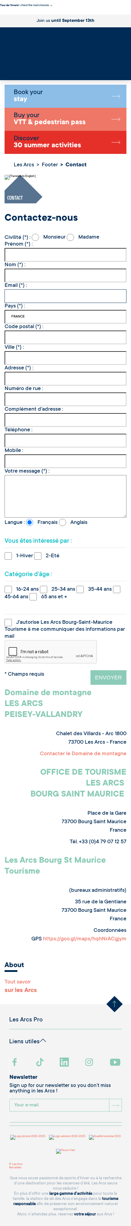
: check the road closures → (26, 5)
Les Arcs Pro (26, 1020)
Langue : (15, 523)
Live (2, 75)
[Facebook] (15, 1063)
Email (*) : (16, 286)
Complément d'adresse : (34, 409)
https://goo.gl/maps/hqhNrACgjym (84, 939)
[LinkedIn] (65, 1063)
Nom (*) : (15, 265)
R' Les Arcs (16, 1164)
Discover (47, 142)
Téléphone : (18, 430)
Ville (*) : (14, 348)
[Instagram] (90, 1063)
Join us (65, 21)
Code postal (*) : (24, 327)
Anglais (78, 523)
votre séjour (85, 1214)
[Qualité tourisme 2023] (105, 1137)
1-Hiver (24, 556)
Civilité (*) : (18, 237)
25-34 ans (63, 589)
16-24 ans (27, 589)
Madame (88, 237)
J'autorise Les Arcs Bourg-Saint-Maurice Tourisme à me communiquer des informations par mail (65, 630)
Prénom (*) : (19, 244)
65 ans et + (53, 597)
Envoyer (108, 677)
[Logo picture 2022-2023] (27, 1137)
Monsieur (54, 237)
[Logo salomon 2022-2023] (67, 1137)
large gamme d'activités (70, 1193)
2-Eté (51, 556)
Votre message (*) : (27, 471)
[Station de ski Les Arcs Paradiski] (65, 52)
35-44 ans (100, 589)
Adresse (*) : (19, 368)
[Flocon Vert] (65, 1151)
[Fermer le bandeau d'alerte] (1, 12)
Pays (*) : (15, 306)
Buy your (50, 119)
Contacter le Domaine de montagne (83, 754)
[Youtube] (116, 1063)
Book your (28, 96)
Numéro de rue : (24, 389)
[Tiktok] (40, 1063)
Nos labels (15, 1167)
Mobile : (14, 451)
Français (47, 523)
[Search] (1, 71)
